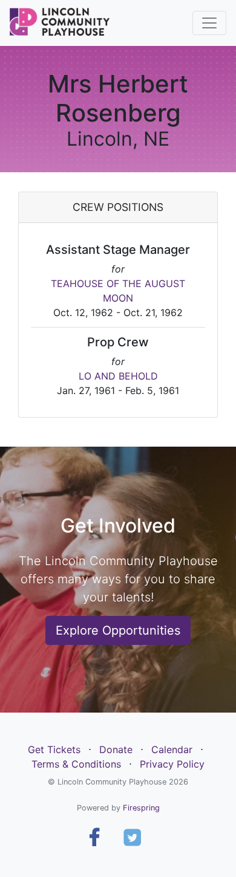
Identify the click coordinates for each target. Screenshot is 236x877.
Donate (116, 749)
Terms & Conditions (76, 764)
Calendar (171, 749)
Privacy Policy (172, 764)
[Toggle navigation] (209, 23)
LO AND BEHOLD (118, 376)
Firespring (141, 807)
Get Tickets (54, 749)
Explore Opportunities (118, 630)
